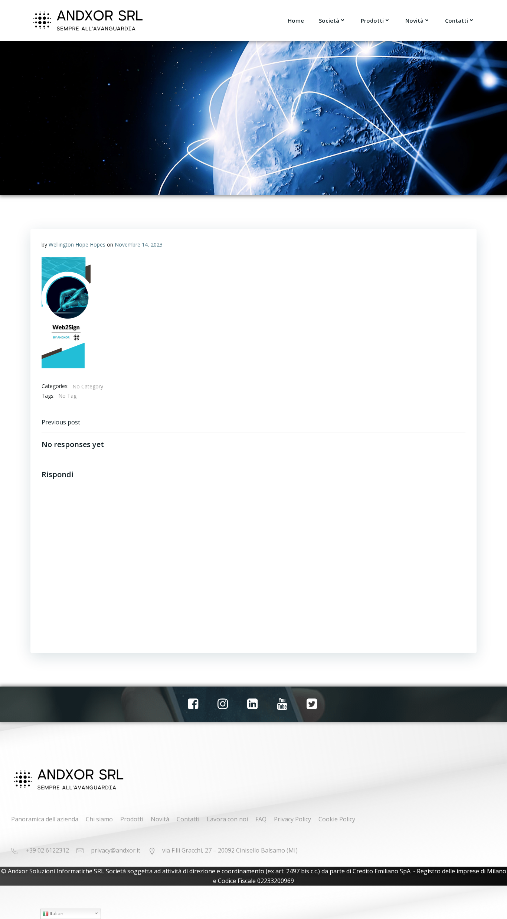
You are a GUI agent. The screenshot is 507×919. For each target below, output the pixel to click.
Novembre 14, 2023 (139, 244)
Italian (56, 913)
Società (329, 20)
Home (296, 20)
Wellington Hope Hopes (77, 244)
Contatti (456, 20)
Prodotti (372, 20)
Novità (414, 20)
